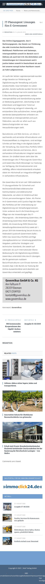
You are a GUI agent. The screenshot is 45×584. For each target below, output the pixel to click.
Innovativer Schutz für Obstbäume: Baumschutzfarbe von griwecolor (18, 416)
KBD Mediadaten (26, 574)
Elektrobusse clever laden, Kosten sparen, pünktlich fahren (27, 531)
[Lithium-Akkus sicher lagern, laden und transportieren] (22, 369)
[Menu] (4, 4)
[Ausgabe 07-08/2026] (7, 506)
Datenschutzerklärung (13, 576)
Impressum (34, 576)
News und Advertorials (33, 34)
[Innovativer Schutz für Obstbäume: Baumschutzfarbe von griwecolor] (22, 401)
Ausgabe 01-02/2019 (32, 324)
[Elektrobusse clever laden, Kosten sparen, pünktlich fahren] (7, 529)
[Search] (41, 4)
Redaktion (8, 32)
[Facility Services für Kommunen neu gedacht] (7, 518)
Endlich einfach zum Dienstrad (26, 541)
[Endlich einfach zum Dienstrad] (7, 541)
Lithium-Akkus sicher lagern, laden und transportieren (20, 384)
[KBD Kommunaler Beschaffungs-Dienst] (23, 4)
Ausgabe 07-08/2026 (21, 507)
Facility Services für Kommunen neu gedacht (26, 519)
